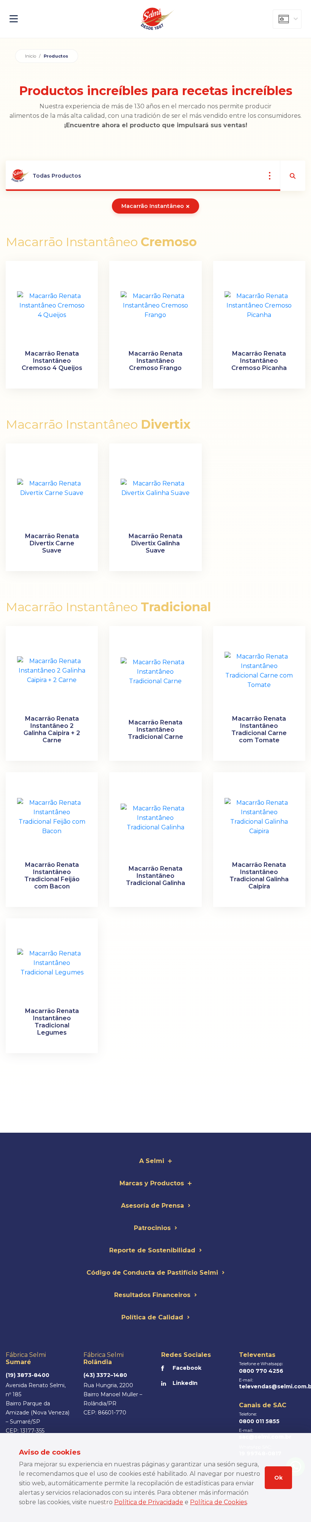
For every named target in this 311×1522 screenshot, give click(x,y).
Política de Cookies (218, 1502)
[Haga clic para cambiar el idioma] (287, 19)
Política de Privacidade (148, 1502)
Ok (278, 1477)
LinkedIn (185, 1383)
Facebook (187, 1367)
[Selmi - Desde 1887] (158, 19)
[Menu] (55, 19)
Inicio (30, 56)
